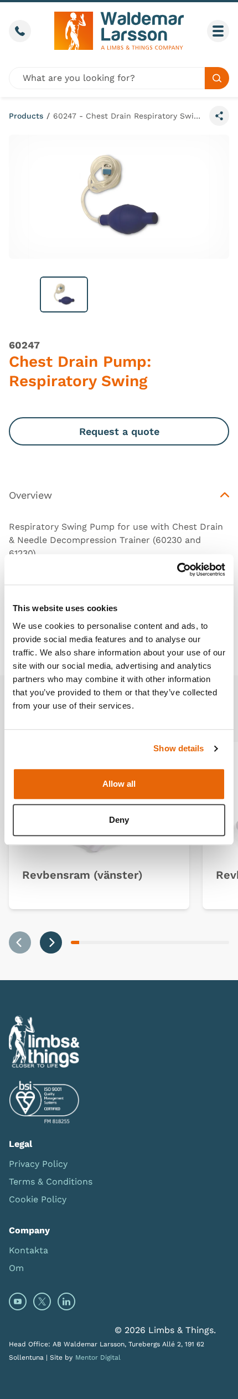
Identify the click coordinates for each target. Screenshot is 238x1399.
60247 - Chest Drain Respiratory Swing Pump (129, 115)
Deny (119, 819)
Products (26, 115)
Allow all (119, 783)
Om (16, 1268)
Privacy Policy (38, 1164)
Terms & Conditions (50, 1181)
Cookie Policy (37, 1199)
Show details (178, 748)
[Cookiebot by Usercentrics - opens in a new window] (176, 569)
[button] (64, 294)
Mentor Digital (98, 1357)
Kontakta (28, 1250)
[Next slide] (51, 942)
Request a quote (119, 431)
